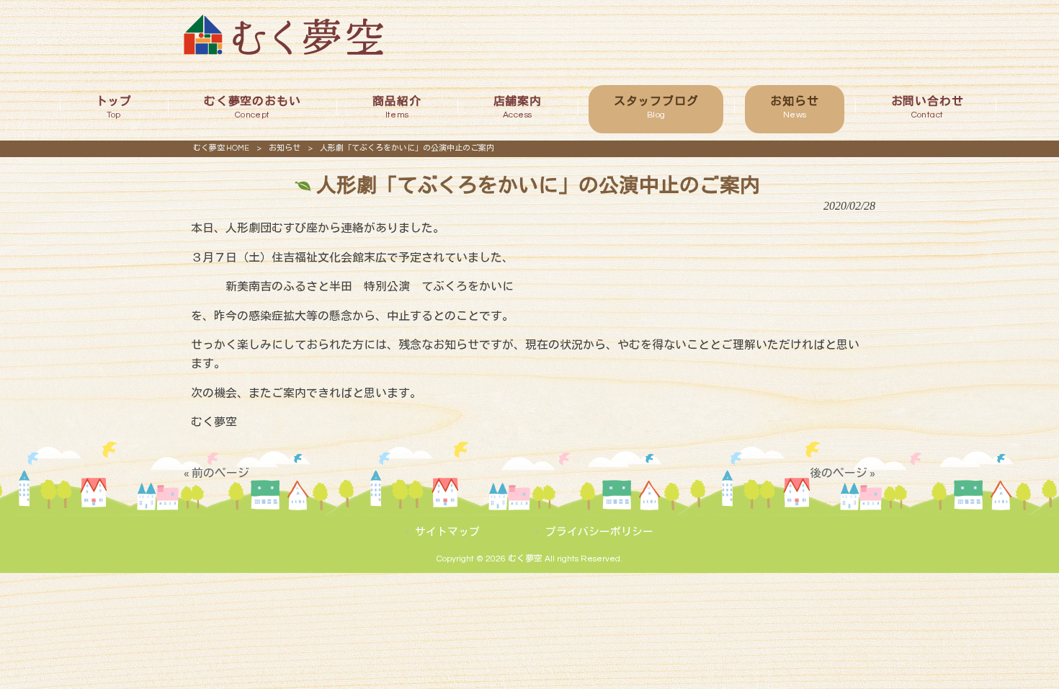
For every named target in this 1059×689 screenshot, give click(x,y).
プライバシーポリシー (599, 532)
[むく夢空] (283, 51)
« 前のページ (216, 473)
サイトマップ (447, 532)
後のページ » (842, 473)
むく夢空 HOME (221, 148)
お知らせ (284, 148)
